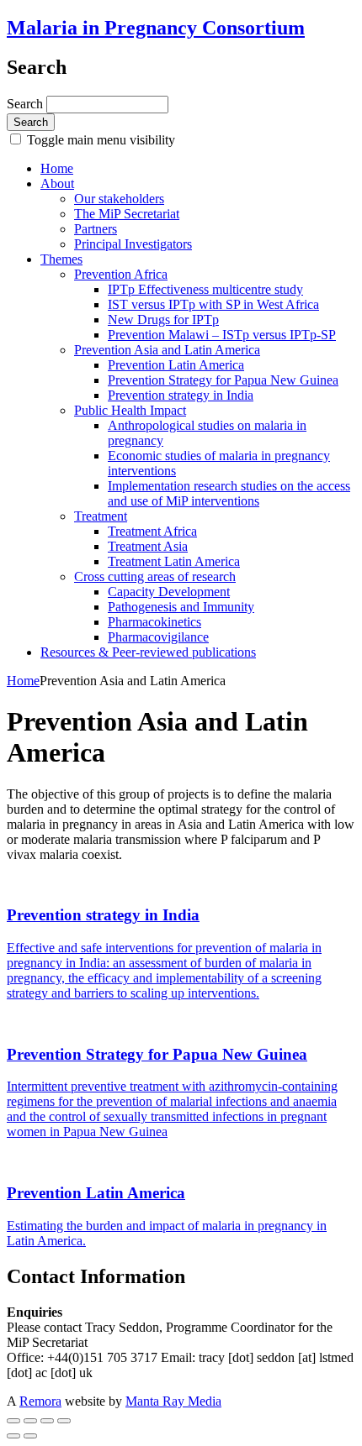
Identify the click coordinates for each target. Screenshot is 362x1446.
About (57, 183)
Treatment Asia (148, 546)
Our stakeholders (119, 198)
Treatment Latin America (174, 561)
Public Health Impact (130, 410)
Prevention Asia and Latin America (167, 350)
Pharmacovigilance (158, 637)
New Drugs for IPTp (163, 319)
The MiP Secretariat (126, 214)
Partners (95, 229)
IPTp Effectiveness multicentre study (205, 289)
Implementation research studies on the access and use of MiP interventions (229, 493)
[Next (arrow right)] (30, 1435)
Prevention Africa (121, 274)
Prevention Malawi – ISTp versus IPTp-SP (222, 334)
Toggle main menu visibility (99, 140)
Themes (61, 259)
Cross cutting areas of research (155, 576)
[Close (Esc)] (13, 1420)
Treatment (100, 516)
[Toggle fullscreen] (47, 1420)
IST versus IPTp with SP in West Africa (213, 304)
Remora (40, 1401)
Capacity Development (169, 591)
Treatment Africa (152, 531)
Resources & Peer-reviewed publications (148, 652)
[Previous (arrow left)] (13, 1435)
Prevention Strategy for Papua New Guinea (223, 380)
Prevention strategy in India (180, 395)
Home (56, 168)
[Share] (30, 1420)
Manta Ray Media (173, 1401)
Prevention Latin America (176, 365)
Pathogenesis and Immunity (181, 607)
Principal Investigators (133, 244)
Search (26, 104)
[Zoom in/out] (64, 1420)
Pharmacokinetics (154, 622)
